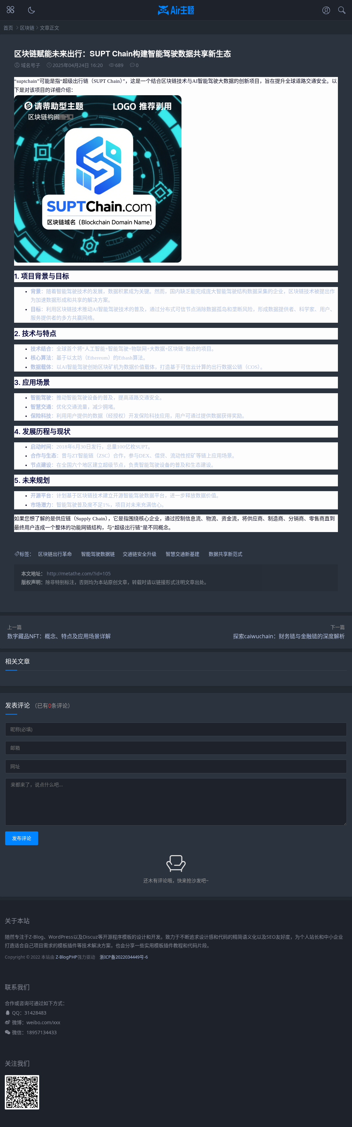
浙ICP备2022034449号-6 (124, 957)
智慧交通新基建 (182, 554)
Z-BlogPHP (66, 957)
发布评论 (21, 838)
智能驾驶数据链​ (98, 554)
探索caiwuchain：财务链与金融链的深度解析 (289, 636)
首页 (8, 27)
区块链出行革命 (55, 554)
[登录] (326, 11)
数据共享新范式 (225, 554)
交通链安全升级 (139, 554)
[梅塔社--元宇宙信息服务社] (176, 16)
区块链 (27, 27)
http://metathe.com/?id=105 (79, 573)
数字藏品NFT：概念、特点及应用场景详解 (59, 636)
